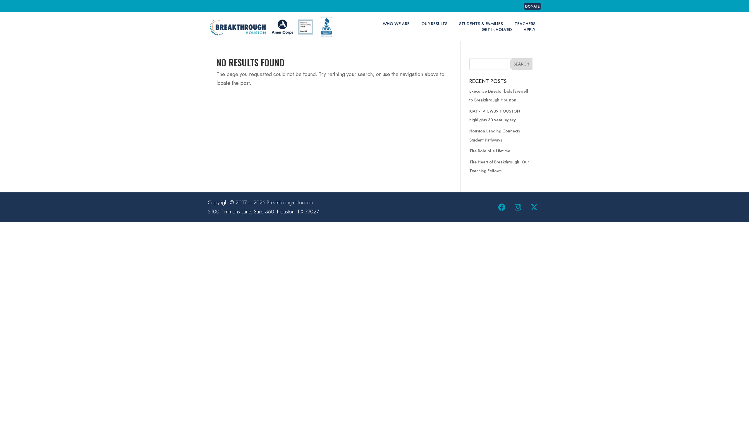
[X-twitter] (534, 207)
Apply (529, 29)
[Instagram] (518, 207)
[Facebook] (501, 207)
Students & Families (481, 24)
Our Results (434, 24)
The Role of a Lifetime (489, 151)
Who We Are (396, 24)
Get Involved (497, 29)
